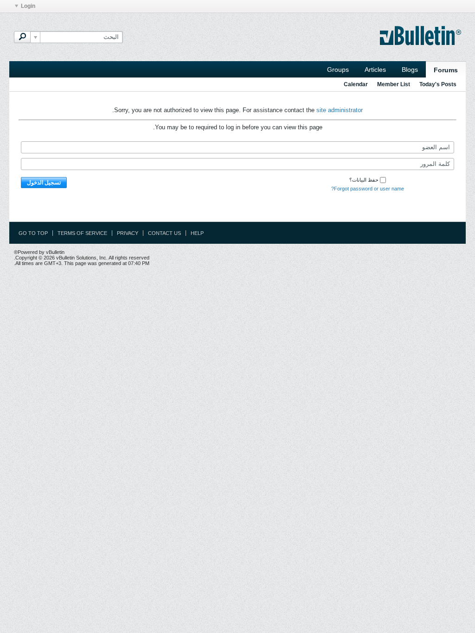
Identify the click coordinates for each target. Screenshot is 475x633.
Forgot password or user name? (367, 188)
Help (197, 233)
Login (28, 6)
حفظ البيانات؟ (364, 180)
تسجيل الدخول (44, 182)
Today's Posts (437, 84)
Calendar (356, 84)
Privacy (127, 233)
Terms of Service (82, 233)
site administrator (339, 110)
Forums (446, 70)
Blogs (410, 69)
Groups (338, 69)
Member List (393, 84)
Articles (375, 69)
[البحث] (22, 37)
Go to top (33, 233)
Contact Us (164, 233)
